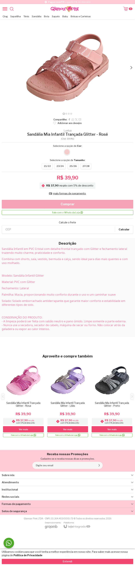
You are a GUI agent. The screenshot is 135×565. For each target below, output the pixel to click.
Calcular (124, 229)
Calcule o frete (67, 222)
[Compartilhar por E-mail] (80, 119)
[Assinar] (99, 465)
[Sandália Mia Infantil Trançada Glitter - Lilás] (67, 399)
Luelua (68, 130)
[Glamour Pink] (65, 8)
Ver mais (23, 429)
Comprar (68, 204)
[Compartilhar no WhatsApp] (73, 119)
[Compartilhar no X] (76, 119)
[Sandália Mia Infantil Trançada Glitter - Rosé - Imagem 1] (67, 67)
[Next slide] (131, 67)
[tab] (64, 114)
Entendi (67, 561)
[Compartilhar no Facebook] (69, 119)
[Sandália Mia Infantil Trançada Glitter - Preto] (112, 399)
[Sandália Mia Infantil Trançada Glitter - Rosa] (23, 399)
